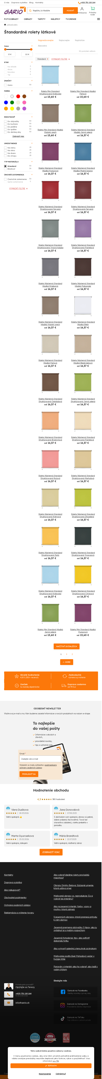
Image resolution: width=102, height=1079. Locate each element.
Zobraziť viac (51, 852)
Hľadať (70, 10)
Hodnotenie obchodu (51, 790)
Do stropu (19, 156)
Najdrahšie (79, 40)
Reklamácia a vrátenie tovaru (19, 912)
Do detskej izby (19, 132)
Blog (31, 2)
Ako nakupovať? (12, 890)
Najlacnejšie (64, 40)
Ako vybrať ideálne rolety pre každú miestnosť (71, 876)
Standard (19, 166)
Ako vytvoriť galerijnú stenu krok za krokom (75, 948)
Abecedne (42, 46)
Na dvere (19, 153)
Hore (68, 662)
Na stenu (19, 147)
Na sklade (19, 66)
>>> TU (56, 1061)
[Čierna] (13, 97)
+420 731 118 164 (23, 993)
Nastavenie (45, 1073)
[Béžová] (19, 103)
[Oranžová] (6, 109)
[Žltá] (13, 109)
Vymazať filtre (17, 188)
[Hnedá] (25, 97)
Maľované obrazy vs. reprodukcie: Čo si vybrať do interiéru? (73, 897)
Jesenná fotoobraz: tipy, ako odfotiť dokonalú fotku (72, 939)
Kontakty (39, 2)
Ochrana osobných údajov (17, 905)
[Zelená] (13, 103)
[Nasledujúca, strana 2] (66, 654)
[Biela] (6, 97)
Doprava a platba (19, 2)
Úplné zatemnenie (19, 182)
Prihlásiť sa (29, 774)
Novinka (19, 72)
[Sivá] (19, 109)
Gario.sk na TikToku (79, 1018)
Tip (19, 74)
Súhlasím (52, 1065)
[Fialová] (25, 109)
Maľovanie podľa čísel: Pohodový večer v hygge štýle (74, 957)
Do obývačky (19, 121)
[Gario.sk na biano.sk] (66, 1039)
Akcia (19, 69)
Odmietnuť (61, 1074)
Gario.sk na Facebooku (79, 991)
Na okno (19, 150)
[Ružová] (25, 103)
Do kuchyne (19, 124)
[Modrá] (6, 103)
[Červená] (19, 97)
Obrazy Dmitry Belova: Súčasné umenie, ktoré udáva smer (74, 887)
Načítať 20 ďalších (66, 646)
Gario (19, 85)
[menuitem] (11, 19)
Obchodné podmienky (15, 897)
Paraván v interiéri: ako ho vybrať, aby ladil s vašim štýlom (76, 968)
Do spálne (19, 129)
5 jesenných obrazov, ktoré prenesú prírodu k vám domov (75, 918)
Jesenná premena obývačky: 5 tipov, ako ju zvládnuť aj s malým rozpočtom (75, 929)
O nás (6, 2)
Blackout (19, 169)
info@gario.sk (22, 1002)
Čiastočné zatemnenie (19, 179)
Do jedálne (19, 126)
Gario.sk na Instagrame (79, 1005)
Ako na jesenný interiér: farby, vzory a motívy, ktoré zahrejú (72, 908)
